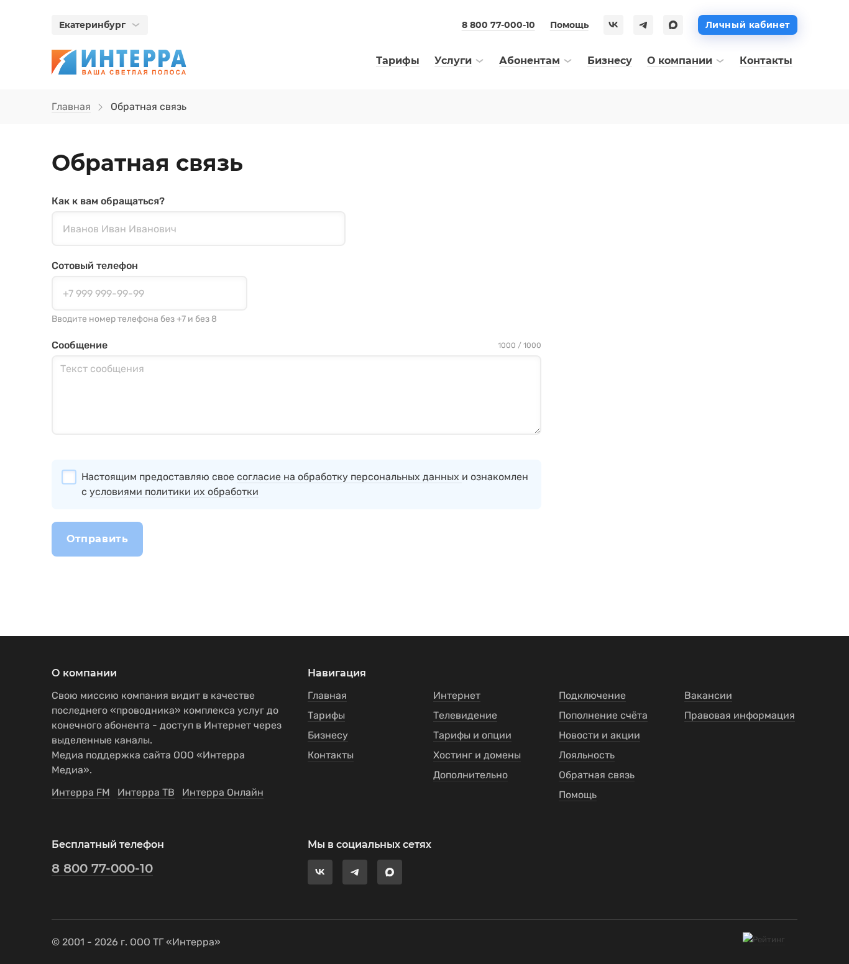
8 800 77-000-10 (498, 24)
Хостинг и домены (477, 755)
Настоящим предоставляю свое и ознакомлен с (304, 484)
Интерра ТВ (146, 792)
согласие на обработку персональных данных (349, 477)
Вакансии (708, 695)
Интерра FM (81, 792)
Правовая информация (739, 715)
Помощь (569, 24)
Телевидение (465, 715)
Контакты (331, 755)
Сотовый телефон (95, 265)
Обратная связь (597, 775)
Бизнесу (328, 735)
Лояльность (587, 755)
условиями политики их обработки (174, 492)
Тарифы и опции (472, 735)
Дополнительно (470, 775)
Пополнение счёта (603, 715)
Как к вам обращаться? (108, 201)
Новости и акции (599, 735)
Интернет (456, 695)
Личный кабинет (747, 24)
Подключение (592, 695)
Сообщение (80, 345)
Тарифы (326, 715)
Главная (71, 106)
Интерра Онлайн (223, 792)
